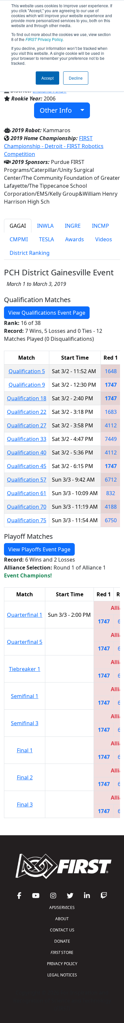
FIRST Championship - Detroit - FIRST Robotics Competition (53, 146)
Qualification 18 (26, 398)
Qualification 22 (26, 411)
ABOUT (62, 919)
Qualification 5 (27, 371)
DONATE (62, 941)
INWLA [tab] (45, 225)
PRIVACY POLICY (62, 963)
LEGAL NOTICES (62, 975)
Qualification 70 (26, 506)
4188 (111, 506)
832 (110, 493)
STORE (62, 952)
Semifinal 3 (24, 723)
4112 (111, 425)
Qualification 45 (26, 466)
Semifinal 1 (24, 696)
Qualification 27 (26, 425)
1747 (111, 384)
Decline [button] (76, 78)
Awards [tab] (74, 239)
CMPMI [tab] (19, 239)
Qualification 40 (26, 452)
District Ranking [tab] (30, 252)
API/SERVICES (62, 907)
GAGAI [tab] (18, 225)
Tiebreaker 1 (24, 669)
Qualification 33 (26, 439)
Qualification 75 (26, 520)
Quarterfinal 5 (24, 642)
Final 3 (25, 804)
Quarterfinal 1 (24, 614)
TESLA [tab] (46, 239)
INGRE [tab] (73, 225)
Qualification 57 (26, 479)
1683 (111, 411)
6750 (111, 520)
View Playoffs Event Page (39, 549)
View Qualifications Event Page (46, 312)
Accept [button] (47, 78)
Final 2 (25, 777)
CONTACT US (62, 930)
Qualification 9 (27, 384)
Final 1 (25, 750)
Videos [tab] (103, 239)
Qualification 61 (26, 493)
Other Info (58, 110)
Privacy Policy (43, 39)
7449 (111, 439)
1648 (111, 371)
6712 (111, 479)
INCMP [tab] (100, 225)
